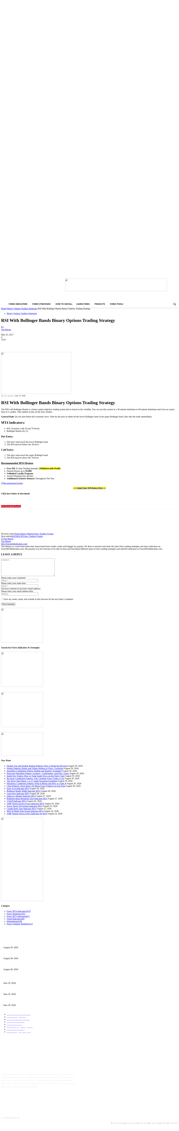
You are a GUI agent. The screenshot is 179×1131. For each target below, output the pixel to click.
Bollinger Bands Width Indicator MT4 (23, 791)
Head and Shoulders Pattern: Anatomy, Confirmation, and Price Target (38, 773)
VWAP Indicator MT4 (16, 801)
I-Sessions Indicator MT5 (13, 979)
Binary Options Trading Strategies (22, 309)
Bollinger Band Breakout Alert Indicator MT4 (27, 798)
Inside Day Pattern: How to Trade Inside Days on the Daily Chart (35, 776)
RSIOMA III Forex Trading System (27, 536)
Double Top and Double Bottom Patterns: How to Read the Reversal (37, 766)
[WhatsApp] (36, 344)
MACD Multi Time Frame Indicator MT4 (25, 811)
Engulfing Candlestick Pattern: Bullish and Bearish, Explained (34, 771)
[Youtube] (31, 1095)
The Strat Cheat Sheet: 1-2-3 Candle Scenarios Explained (32, 781)
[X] (15, 344)
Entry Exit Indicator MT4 (18, 788)
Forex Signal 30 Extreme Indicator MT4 (24, 806)
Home (4, 309)
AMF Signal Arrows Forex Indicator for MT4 (27, 813)
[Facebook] (5, 344)
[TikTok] (22, 1095)
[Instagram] (13, 1095)
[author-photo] (7, 539)
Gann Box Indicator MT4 (18, 793)
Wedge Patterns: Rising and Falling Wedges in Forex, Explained (35, 768)
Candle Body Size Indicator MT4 (21, 808)
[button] (174, 304)
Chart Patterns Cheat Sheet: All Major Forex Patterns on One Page (36, 786)
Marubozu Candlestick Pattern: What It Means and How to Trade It (36, 783)
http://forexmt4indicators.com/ (14, 544)
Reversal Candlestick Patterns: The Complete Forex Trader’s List (35, 778)
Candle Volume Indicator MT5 (15, 989)
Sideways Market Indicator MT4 (21, 796)
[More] (46, 344)
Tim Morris (6, 329)
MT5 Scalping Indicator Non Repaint (18, 1000)
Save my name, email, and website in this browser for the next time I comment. (38, 599)
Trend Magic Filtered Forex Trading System (34, 534)
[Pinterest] (25, 344)
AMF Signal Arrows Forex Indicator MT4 (25, 803)
